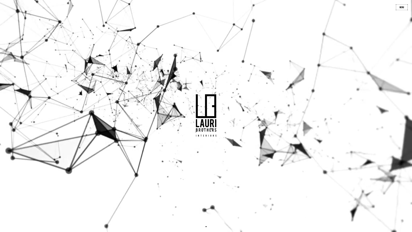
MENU (402, 7)
